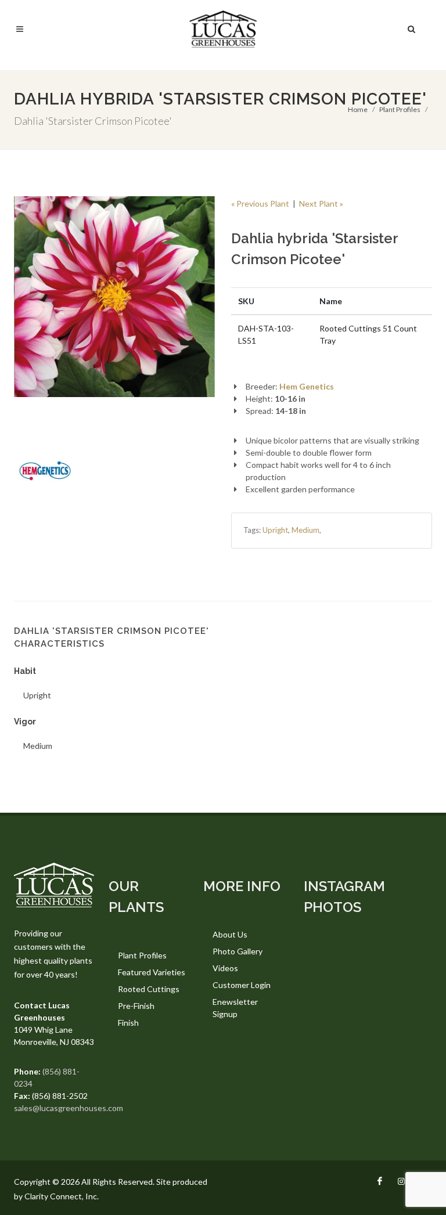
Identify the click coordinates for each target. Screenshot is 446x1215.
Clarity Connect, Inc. (61, 1196)
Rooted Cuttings (148, 989)
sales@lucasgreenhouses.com (68, 1108)
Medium (305, 530)
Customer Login (242, 985)
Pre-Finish (136, 1006)
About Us (230, 934)
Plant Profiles (399, 109)
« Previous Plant (260, 203)
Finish (128, 1022)
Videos (225, 968)
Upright (275, 530)
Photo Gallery (237, 951)
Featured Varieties (151, 972)
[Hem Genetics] (44, 471)
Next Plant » (321, 203)
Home (358, 109)
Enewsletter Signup (235, 1008)
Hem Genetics (306, 386)
